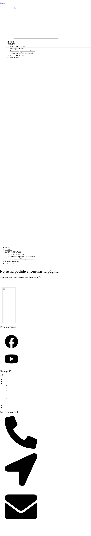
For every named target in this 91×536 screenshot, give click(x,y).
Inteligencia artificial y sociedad (21, 53)
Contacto (12, 58)
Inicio (10, 42)
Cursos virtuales (17, 46)
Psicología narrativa (17, 48)
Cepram (3, 3)
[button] (45, 152)
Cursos (11, 44)
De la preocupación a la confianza (22, 51)
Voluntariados (16, 55)
